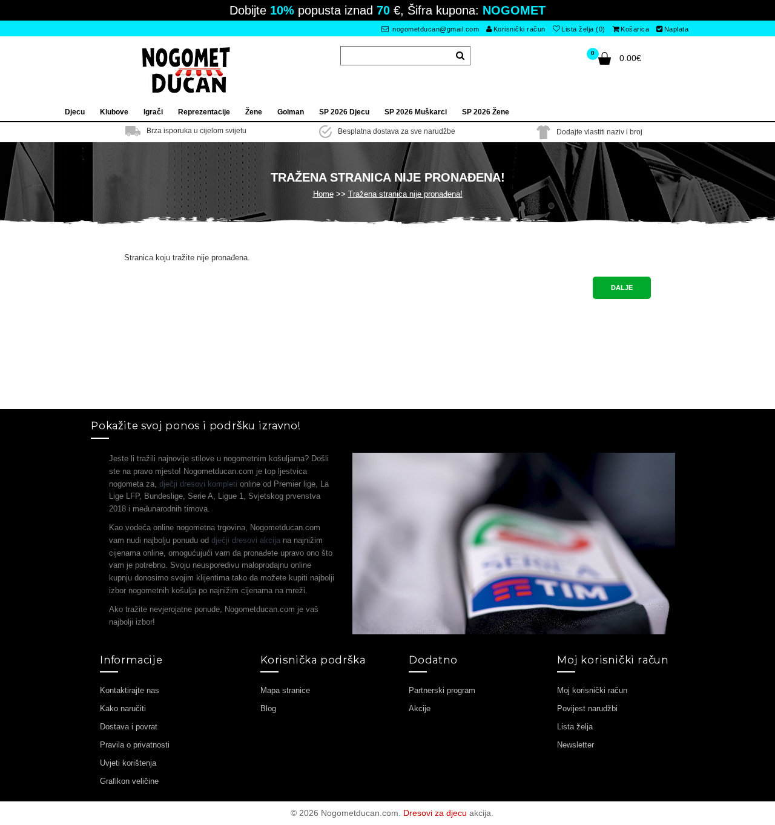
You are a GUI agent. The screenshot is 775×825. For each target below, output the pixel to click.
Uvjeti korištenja (128, 762)
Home (323, 194)
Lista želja (575, 726)
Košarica (635, 29)
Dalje (622, 287)
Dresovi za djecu (435, 813)
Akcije (419, 708)
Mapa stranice (285, 690)
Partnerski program (442, 690)
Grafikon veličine (129, 781)
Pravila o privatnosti (135, 744)
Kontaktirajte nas (129, 690)
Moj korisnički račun (592, 690)
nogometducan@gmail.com (435, 29)
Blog (268, 708)
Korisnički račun (519, 29)
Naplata (676, 29)
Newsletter (575, 744)
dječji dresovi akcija (245, 540)
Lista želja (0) (583, 29)
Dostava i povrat (128, 726)
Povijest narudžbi (587, 708)
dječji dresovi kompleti (198, 483)
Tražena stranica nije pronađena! (405, 194)
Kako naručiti (123, 708)
